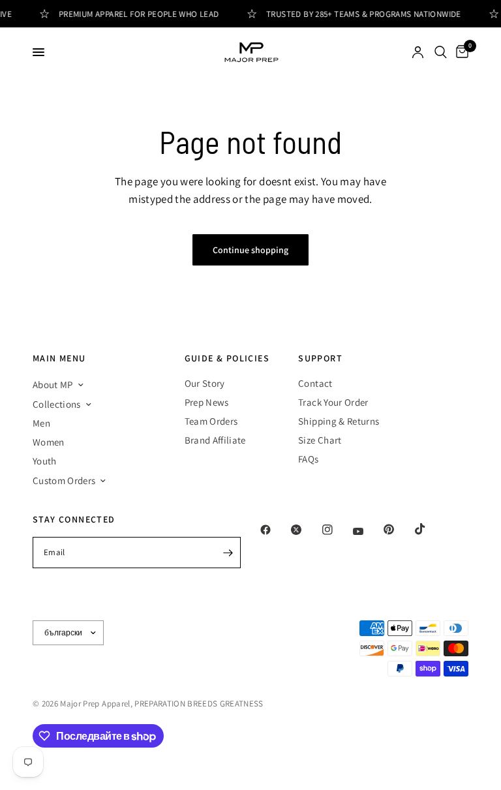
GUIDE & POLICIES (227, 358)
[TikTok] (429, 529)
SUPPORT (320, 358)
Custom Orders (64, 480)
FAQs (308, 459)
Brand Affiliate (215, 440)
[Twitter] (305, 529)
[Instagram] (336, 529)
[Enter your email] (228, 552)
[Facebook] (274, 529)
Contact (315, 383)
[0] (459, 52)
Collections (57, 404)
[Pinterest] (398, 529)
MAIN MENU (59, 358)
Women (49, 442)
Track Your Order (333, 402)
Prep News (207, 402)
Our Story (205, 383)
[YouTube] (367, 531)
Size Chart (319, 440)
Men (41, 423)
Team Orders (211, 421)
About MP (53, 384)
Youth (45, 461)
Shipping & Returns (338, 421)
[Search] (440, 52)
